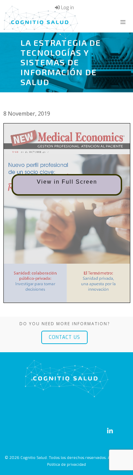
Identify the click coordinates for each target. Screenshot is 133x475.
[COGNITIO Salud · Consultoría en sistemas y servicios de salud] (40, 22)
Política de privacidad (66, 464)
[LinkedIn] (110, 431)
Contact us (64, 337)
